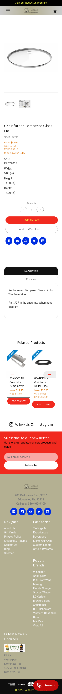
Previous (12, 374)
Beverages (39, 536)
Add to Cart (18, 401)
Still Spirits (39, 576)
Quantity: (32, 203)
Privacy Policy (12, 536)
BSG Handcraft (42, 609)
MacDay (38, 621)
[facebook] (13, 511)
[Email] (17, 241)
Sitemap (9, 553)
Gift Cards (10, 532)
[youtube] (30, 511)
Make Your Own (42, 540)
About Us (9, 528)
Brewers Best (41, 600)
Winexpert (39, 571)
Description (31, 270)
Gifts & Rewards (43, 549)
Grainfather (39, 604)
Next (49, 374)
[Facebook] (9, 241)
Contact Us (10, 545)
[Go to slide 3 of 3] (36, 414)
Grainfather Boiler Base (41, 383)
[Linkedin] (42, 241)
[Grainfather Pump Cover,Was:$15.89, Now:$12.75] (18, 361)
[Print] (25, 241)
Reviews (31, 279)
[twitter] (39, 511)
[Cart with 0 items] (53, 10)
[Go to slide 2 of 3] (31, 414)
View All (38, 625)
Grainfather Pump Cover (16, 383)
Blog (7, 549)
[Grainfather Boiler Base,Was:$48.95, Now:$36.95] (43, 361)
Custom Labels (42, 545)
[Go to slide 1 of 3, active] (26, 414)
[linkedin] (47, 511)
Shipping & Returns (15, 540)
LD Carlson (39, 596)
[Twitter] (34, 241)
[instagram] (22, 511)
